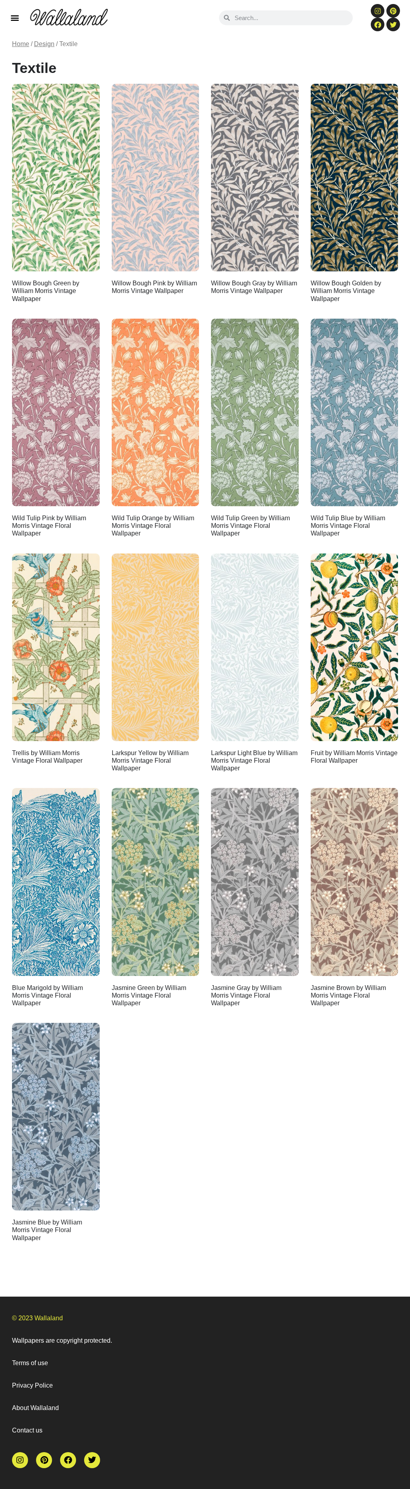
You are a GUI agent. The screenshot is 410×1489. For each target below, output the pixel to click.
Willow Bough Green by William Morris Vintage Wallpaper (45, 291)
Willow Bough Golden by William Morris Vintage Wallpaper (346, 291)
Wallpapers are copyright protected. (62, 1340)
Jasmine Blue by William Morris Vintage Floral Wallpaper (47, 1230)
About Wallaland (35, 1407)
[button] (14, 17)
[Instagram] (377, 11)
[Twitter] (393, 24)
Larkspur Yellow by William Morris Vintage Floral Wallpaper (150, 761)
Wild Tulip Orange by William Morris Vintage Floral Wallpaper (153, 526)
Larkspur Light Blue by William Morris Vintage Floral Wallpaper (254, 761)
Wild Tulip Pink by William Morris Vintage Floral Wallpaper (49, 526)
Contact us (27, 1430)
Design (44, 43)
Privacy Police (32, 1385)
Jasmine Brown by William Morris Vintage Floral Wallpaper (348, 995)
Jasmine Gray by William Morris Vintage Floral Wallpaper (246, 995)
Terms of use (30, 1363)
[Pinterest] (393, 11)
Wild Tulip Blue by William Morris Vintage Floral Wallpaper (348, 526)
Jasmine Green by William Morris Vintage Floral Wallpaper (149, 995)
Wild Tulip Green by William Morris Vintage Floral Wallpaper (250, 526)
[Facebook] (377, 24)
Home (20, 43)
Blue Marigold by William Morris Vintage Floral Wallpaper (47, 995)
